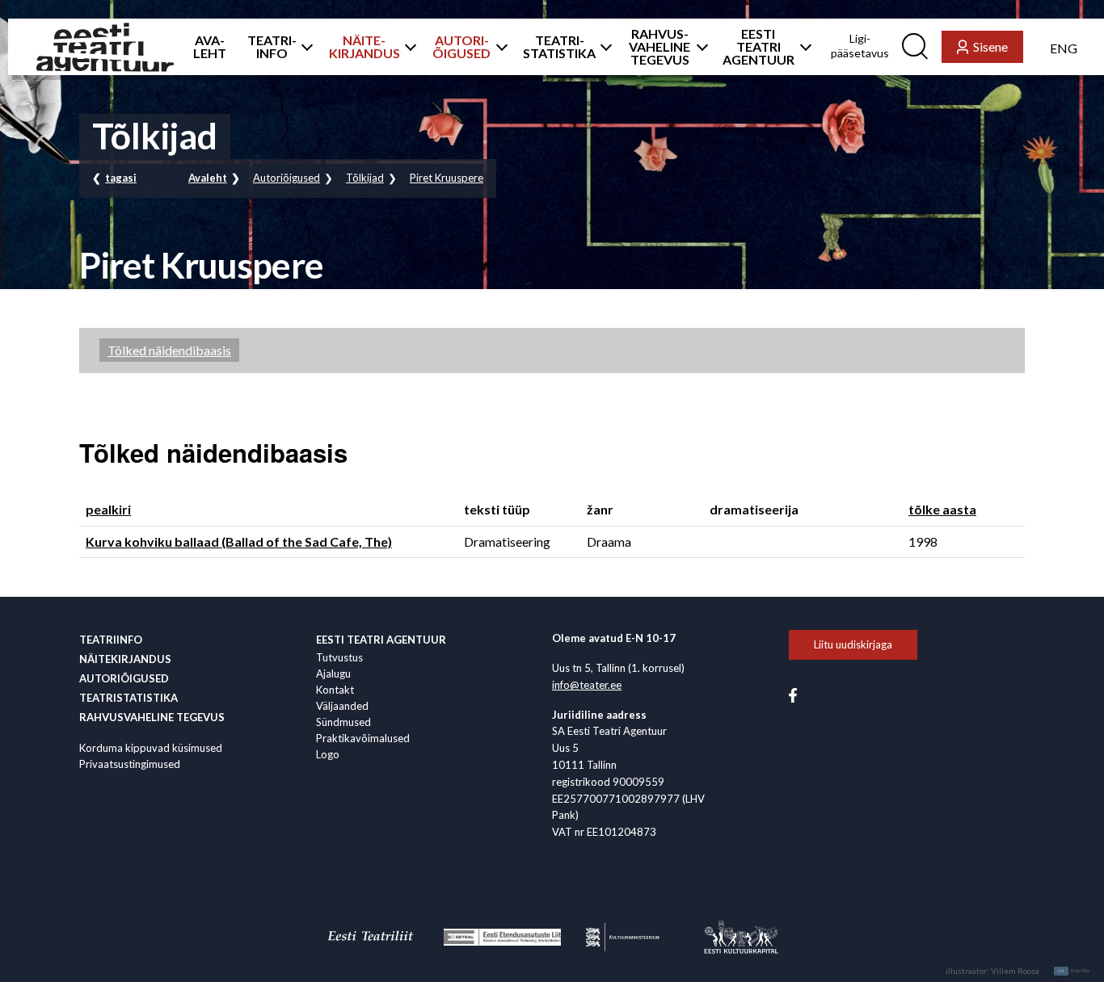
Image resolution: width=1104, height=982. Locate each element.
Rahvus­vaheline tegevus (152, 717)
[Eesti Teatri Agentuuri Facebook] (793, 694)
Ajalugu (333, 673)
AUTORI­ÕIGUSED (461, 47)
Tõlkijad (365, 177)
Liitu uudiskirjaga (853, 644)
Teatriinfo (110, 639)
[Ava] (302, 46)
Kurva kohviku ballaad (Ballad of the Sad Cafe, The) (239, 541)
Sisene (990, 46)
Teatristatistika (128, 697)
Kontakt (335, 689)
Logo (327, 754)
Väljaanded (342, 705)
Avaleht (207, 177)
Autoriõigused (286, 177)
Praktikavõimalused (363, 738)
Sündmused (343, 722)
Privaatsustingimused (129, 763)
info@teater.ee (587, 684)
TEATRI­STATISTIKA (559, 47)
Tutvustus (339, 657)
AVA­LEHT (209, 47)
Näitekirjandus (125, 659)
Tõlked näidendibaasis (169, 350)
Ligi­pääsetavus (860, 45)
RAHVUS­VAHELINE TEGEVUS (659, 46)
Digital (1074, 970)
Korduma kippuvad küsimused (150, 747)
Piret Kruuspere (446, 177)
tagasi (121, 177)
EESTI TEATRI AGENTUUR (758, 46)
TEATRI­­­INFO (272, 47)
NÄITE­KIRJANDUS (364, 47)
